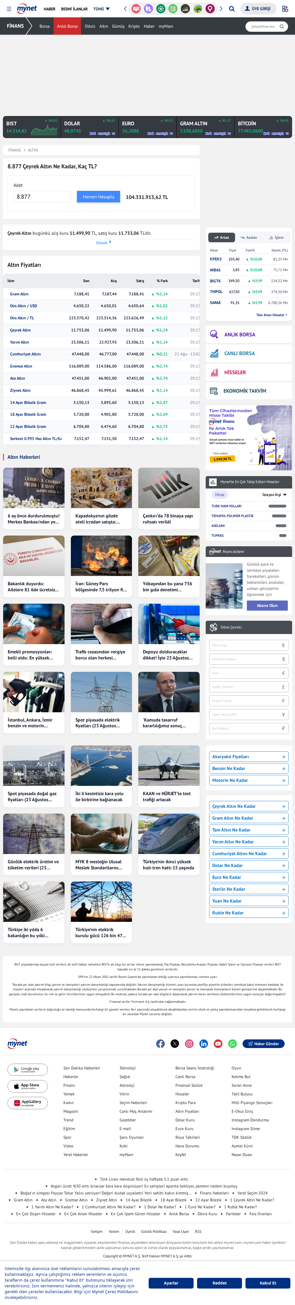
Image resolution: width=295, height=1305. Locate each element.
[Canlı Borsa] (185, 9)
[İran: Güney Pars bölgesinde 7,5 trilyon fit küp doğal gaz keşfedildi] (101, 556)
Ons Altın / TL (22, 318)
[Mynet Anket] (136, 9)
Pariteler (233, 1213)
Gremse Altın (21, 366)
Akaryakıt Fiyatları (230, 756)
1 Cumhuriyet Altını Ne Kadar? (108, 1206)
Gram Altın (19, 294)
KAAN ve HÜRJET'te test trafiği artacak (167, 796)
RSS (198, 1231)
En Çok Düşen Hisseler (36, 1213)
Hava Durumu (187, 1146)
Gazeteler (128, 1120)
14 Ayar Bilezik (139, 1200)
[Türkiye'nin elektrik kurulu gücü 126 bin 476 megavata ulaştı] (101, 901)
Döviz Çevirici (231, 627)
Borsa (44, 26)
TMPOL (216, 291)
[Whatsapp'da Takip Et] (232, 1043)
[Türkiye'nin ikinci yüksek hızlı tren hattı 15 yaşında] (169, 834)
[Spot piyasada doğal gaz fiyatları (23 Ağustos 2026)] (34, 765)
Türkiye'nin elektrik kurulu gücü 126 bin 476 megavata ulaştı (100, 932)
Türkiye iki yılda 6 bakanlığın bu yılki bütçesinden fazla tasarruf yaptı (26, 932)
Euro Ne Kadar (226, 877)
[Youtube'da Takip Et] (218, 1043)
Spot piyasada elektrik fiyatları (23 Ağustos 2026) (97, 723)
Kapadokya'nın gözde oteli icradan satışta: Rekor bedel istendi (96, 519)
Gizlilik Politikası (154, 1231)
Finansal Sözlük (189, 1085)
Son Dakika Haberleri (81, 1068)
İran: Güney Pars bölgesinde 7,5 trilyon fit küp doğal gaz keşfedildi (100, 587)
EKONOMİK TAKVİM (245, 390)
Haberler (70, 1076)
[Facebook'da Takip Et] (160, 1043)
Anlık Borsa (67, 26)
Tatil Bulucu (242, 1094)
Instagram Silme (246, 1128)
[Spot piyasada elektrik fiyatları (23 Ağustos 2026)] (101, 692)
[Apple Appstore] (27, 1086)
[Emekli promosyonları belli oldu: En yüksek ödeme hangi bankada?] (34, 624)
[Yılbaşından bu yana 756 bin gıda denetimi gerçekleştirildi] (169, 556)
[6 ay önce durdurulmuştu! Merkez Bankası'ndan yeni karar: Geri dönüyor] (34, 488)
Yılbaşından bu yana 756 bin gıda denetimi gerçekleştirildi (167, 587)
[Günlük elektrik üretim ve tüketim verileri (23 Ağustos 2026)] (34, 834)
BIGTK (215, 281)
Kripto (134, 26)
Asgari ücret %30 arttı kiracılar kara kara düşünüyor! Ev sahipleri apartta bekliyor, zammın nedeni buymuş (144, 1186)
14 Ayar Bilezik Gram (28, 402)
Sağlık (125, 1076)
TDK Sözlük (242, 1137)
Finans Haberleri (214, 1193)
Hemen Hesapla (98, 197)
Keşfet (180, 1154)
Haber (149, 26)
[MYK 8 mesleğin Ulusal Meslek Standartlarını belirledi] (101, 834)
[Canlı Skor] (160, 9)
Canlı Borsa (185, 1076)
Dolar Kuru (185, 1120)
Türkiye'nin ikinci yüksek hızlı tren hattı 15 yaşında (168, 864)
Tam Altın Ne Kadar (231, 830)
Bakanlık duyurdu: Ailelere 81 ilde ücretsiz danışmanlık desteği (31, 587)
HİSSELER (235, 372)
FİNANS (15, 26)
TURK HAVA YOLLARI (226, 506)
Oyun (236, 1068)
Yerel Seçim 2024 (252, 1193)
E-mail (125, 1128)
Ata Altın (17, 378)
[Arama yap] (232, 8)
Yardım (114, 1231)
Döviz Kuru (207, 1213)
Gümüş (118, 26)
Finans (69, 1085)
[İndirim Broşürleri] (148, 9)
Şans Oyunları (132, 1137)
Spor (67, 1137)
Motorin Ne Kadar (230, 780)
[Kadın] (210, 9)
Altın (103, 26)
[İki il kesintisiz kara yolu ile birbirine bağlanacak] (101, 765)
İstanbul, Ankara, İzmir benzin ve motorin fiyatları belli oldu (30, 723)
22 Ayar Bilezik (208, 1200)
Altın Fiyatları (187, 1111)
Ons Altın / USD (23, 305)
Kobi (124, 1146)
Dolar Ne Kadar (227, 865)
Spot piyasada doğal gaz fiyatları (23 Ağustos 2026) (32, 797)
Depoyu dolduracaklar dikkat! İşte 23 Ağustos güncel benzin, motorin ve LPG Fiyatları (169, 655)
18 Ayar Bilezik (173, 1200)
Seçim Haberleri (133, 1102)
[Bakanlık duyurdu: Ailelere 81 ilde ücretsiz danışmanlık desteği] (34, 556)
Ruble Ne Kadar (228, 913)
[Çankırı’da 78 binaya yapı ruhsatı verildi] (169, 488)
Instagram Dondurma (250, 1120)
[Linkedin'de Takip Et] (203, 1043)
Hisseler (182, 1094)
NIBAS (215, 270)
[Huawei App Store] (27, 1103)
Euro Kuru (184, 1128)
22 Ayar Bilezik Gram (28, 426)
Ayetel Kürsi (242, 1146)
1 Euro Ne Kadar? (200, 1206)
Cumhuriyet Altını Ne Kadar (239, 853)
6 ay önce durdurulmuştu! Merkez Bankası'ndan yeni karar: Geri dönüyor (34, 519)
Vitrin (124, 1094)
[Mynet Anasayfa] (27, 7)
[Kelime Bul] (173, 9)
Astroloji (127, 1085)
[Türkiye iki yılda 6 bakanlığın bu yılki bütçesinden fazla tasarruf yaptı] (34, 901)
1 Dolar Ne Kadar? (160, 1206)
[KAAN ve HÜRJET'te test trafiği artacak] (169, 765)
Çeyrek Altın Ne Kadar (234, 806)
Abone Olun (267, 605)
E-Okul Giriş (242, 1111)
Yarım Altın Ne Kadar (233, 841)
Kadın (68, 1102)
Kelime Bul (241, 1076)
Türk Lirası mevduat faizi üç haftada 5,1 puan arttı (144, 1179)
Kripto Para (185, 1102)
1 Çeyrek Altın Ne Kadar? (252, 1200)
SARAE (215, 302)
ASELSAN (218, 525)
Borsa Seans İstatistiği (194, 1068)
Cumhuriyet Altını (25, 354)
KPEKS (216, 259)
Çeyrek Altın (20, 330)
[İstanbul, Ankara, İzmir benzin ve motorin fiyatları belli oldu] (34, 692)
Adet (18, 185)
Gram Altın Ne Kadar (232, 818)
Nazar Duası (242, 1154)
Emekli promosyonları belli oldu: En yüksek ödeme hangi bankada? (31, 655)
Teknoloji (128, 1068)
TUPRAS (217, 535)
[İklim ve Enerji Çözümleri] (198, 9)
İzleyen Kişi (271, 494)
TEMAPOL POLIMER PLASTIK (232, 516)
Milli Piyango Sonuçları (252, 1102)
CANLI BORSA (239, 353)
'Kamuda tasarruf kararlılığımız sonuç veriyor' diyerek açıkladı (166, 723)
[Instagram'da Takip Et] (189, 1043)
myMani (166, 26)
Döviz (90, 26)
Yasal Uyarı (181, 1231)
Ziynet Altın (20, 390)
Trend (68, 1120)
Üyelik (130, 1231)
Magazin (70, 1111)
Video (68, 1146)
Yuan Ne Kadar (227, 901)
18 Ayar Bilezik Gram (28, 414)
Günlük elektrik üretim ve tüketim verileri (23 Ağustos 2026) (33, 865)
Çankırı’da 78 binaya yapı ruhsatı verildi (168, 519)
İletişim (97, 1231)
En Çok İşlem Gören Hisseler (135, 1213)
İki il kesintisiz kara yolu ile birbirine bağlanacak (99, 796)
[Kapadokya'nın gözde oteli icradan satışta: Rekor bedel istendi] (101, 488)
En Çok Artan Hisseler (83, 1213)
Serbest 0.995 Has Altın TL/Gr (36, 438)
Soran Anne (242, 1085)
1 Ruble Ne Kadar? (240, 1206)
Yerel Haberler (75, 1154)
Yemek (69, 1094)
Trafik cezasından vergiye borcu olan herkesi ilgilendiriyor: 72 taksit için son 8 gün (100, 655)
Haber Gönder (266, 1043)
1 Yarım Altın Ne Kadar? (52, 1206)
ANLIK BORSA (239, 334)
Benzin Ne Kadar (228, 768)
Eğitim (69, 1128)
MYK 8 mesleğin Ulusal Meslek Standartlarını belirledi (98, 865)
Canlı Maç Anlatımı (136, 1111)
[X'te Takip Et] (175, 1043)
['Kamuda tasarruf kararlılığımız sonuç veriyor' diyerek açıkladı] (169, 692)
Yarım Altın (19, 342)
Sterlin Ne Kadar (228, 889)
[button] (9, 9)
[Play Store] (27, 1070)
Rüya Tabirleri (187, 1137)
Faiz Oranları (260, 1213)
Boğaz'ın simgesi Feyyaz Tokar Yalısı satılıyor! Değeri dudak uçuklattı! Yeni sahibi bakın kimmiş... (105, 1193)
